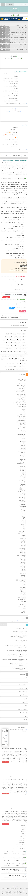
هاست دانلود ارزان (23, 712)
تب (24, 514)
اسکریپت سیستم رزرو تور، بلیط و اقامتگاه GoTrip (18, 663)
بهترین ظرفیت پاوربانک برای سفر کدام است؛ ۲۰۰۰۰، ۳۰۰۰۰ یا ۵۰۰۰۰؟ (13, 30)
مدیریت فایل (23, 464)
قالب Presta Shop (22, 548)
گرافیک (25, 601)
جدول (24, 518)
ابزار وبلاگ (22, 833)
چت (24, 481)
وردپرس (23, 585)
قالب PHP (23, 546)
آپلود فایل (25, 719)
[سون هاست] (11, 15)
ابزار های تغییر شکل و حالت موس (19, 402)
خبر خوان (23, 438)
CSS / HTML (22, 380)
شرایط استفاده (21, 842)
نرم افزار (24, 587)
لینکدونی (23, 456)
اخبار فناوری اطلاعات (22, 404)
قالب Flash (23, 542)
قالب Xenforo (22, 552)
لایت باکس (23, 524)
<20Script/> (14, 8)
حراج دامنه (25, 716)
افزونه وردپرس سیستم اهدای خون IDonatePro (12, 851)
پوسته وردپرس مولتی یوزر (20, 571)
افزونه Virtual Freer (21, 491)
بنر (24, 605)
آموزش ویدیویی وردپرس (21, 385)
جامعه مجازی (22, 432)
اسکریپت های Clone (21, 417)
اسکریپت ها (24, 406)
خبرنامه (23, 439)
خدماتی (23, 442)
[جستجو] (3, 4)
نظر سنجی (23, 471)
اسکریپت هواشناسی (21, 420)
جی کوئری (24, 506)
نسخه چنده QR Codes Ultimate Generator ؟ (18, 39)
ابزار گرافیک (23, 591)
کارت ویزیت (23, 612)
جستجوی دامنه (22, 435)
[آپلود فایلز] (16, 15)
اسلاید (24, 507)
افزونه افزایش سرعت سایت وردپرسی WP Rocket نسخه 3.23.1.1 (16, 645)
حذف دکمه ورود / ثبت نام (22, 49)
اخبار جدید (25, 698)
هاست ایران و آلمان (13, 129)
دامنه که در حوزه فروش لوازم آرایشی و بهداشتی (17, 42)
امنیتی (24, 427)
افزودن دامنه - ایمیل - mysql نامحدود (10, 78)
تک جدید (25, 705)
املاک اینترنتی (22, 425)
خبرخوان (23, 520)
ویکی (24, 477)
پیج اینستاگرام (22, 311)
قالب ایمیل (23, 556)
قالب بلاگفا (23, 575)
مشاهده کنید (5, 761)
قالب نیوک (23, 564)
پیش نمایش (11, 279)
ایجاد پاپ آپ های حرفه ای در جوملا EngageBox (13, 348)
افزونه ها (4, 162)
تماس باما (22, 831)
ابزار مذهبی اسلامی (21, 399)
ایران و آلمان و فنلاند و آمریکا (12, 139)
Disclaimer (14, 889)
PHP (24, 381)
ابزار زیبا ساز (23, 392)
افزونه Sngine (22, 490)
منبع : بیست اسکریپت (19, 289)
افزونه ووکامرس (22, 500)
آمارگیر (24, 410)
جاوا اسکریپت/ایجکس (21, 434)
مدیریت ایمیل (22, 459)
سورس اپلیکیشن (23, 533)
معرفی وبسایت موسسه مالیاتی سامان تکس (18, 34)
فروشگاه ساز (22, 455)
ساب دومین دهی (22, 449)
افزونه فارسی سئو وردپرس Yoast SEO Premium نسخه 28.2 (17, 650)
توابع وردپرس (22, 838)
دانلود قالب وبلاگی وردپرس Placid (14, 875)
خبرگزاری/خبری (22, 441)
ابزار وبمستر (24, 388)
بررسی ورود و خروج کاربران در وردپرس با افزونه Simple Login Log (11, 870)
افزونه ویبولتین (22, 501)
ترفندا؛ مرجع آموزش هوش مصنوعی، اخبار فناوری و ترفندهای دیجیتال (13, 33)
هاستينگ (23, 473)
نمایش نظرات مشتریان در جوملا (16, 325)
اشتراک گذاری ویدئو (21, 424)
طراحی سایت (22, 594)
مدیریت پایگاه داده (22, 467)
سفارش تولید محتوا (23, 691)
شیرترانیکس (23, 504)
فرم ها (24, 453)
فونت (24, 608)
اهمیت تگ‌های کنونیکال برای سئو (20, 47)
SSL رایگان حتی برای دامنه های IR (11, 86)
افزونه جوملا (24, 325)
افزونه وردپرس (16, 155)
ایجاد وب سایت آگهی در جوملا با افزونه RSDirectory (12, 345)
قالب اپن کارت (22, 553)
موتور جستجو (22, 470)
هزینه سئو (25, 677)
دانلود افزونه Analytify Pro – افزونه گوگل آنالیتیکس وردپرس (17, 654)
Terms (27, 888)
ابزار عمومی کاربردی (21, 395)
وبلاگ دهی (23, 474)
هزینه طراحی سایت (23, 688)
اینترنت (24, 386)
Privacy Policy (22, 888)
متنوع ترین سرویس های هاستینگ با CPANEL (10, 75)
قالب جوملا (23, 559)
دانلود (22, 279)
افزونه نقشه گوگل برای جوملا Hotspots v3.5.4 (13, 336)
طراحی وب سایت (24, 893)
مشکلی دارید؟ (21, 284)
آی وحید (19, 893)
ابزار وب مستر (22, 590)
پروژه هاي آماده (23, 597)
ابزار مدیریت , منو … (21, 398)
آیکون (24, 602)
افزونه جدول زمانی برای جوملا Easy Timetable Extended (11, 339)
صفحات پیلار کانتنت (23, 44)
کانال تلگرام (11, 307)
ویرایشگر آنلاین (22, 475)
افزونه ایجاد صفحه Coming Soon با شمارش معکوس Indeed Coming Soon (11, 858)
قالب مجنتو (23, 562)
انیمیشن (23, 513)
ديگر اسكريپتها (22, 446)
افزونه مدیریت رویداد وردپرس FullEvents (20, 631)
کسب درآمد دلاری (23, 695)
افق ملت (25, 681)
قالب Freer (23, 544)
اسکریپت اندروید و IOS (21, 416)
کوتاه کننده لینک (22, 485)
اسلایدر (23, 413)
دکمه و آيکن (23, 521)
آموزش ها (23, 582)
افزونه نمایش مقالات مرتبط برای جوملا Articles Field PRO (11, 355)
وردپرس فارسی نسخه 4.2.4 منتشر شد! (13, 863)
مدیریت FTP (23, 595)
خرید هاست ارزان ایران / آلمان (20, 71)
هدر (24, 609)
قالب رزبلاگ (23, 576)
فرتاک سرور (24, 125)
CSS (24, 407)
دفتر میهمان (23, 445)
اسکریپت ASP (22, 414)
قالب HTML (23, 545)
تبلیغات (23, 827)
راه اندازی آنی (15, 88)
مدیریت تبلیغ (23, 460)
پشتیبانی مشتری (22, 480)
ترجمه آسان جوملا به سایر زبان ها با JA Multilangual (12, 342)
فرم (24, 522)
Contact (15, 888)
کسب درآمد (23, 484)
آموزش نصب (22, 581)
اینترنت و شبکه (22, 593)
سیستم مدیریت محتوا (21, 450)
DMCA (18, 888)
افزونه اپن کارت (22, 493)
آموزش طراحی (23, 379)
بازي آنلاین (23, 430)
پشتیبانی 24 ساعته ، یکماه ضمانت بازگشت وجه (10, 92)
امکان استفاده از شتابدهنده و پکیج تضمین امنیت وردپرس (10, 97)
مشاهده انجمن (3, 25)
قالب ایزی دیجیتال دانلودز (20, 555)
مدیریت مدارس (22, 466)
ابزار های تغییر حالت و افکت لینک (19, 401)
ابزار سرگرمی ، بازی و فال (20, 394)
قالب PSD (23, 549)
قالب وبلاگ (24, 573)
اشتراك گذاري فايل (22, 423)
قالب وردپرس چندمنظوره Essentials (21, 640)
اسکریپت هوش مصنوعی (21, 421)
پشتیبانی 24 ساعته (14, 141)
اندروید (24, 536)
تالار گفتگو (23, 431)
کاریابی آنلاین (23, 482)
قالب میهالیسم (22, 563)
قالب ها (25, 538)
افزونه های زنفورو (22, 497)
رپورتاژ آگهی (24, 531)
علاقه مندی (23, 452)
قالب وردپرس (22, 566)
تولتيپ (24, 517)
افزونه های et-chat (22, 495)
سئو (24, 584)
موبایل (24, 528)
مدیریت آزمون (22, 457)
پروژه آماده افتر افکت (21, 599)
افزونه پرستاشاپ (22, 502)
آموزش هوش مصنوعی (22, 709)
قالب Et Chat (23, 541)
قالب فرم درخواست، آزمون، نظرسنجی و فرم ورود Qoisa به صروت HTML (14, 659)
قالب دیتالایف (23, 560)
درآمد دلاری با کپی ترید (22, 684)
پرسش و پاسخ (22, 478)
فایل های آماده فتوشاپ (21, 606)
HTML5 (23, 409)
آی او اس (23, 535)
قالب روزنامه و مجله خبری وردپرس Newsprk (19, 668)
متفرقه (24, 525)
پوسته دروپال (23, 570)
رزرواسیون (23, 448)
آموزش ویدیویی (23, 383)
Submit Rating (23, 266)
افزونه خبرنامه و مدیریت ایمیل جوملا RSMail (13, 333)
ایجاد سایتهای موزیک (21, 428)
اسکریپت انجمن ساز (23, 27)
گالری (24, 529)
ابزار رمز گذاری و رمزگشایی (20, 391)
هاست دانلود (3, 893)
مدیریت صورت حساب (21, 463)
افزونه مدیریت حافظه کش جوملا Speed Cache (13, 363)
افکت (24, 510)
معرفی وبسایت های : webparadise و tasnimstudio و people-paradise (13, 37)
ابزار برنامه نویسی (22, 588)
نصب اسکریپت (21, 840)
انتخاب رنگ (23, 511)
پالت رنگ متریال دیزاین (20, 844)
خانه (25, 155)
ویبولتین (23, 569)
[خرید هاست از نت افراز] (14, 56)
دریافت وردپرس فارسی (20, 845)
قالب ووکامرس (22, 567)
